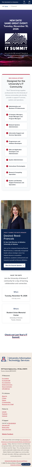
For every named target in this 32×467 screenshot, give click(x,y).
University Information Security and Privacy (16, 461)
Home (6, 6)
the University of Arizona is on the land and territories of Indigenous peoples (16, 442)
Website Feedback (7, 434)
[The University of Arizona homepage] (10, 2)
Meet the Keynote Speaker (13, 265)
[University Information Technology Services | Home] (16, 359)
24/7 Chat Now (26, 464)
